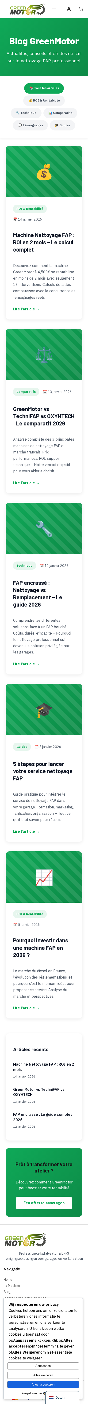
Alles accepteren (43, 1384)
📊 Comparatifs (60, 113)
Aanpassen (43, 1366)
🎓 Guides (62, 125)
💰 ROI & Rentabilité (44, 100)
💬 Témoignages (30, 125)
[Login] (68, 9)
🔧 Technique (26, 113)
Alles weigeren (43, 1375)
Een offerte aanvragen (44, 1202)
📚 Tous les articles (44, 88)
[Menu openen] (54, 9)
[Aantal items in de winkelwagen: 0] (81, 9)
